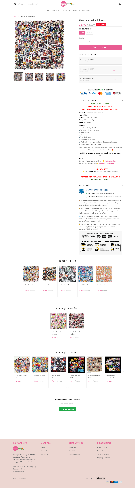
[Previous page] (14, 77)
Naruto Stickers (47, 285)
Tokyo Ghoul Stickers (56, 377)
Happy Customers (75, 454)
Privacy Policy (102, 447)
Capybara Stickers (102, 285)
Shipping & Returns (103, 458)
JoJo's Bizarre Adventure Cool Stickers (111, 377)
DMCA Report (90, 478)
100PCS (88, 29)
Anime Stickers (110, 161)
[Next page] (65, 77)
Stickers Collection (106, 163)
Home (47, 10)
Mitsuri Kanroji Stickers (56, 333)
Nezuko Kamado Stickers (75, 333)
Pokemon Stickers (39, 376)
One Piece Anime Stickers (21, 377)
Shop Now (55, 10)
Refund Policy (101, 451)
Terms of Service (103, 454)
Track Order (66, 10)
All (18, 16)
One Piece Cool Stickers (75, 377)
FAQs (43, 447)
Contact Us (86, 10)
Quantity (81, 38)
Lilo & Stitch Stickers (85, 285)
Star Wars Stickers (66, 285)
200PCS (89, 33)
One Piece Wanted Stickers (94, 377)
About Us (76, 10)
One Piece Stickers (30, 285)
